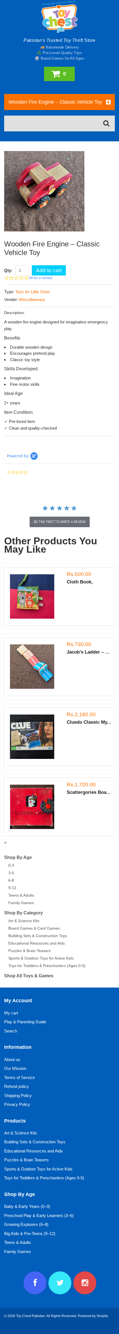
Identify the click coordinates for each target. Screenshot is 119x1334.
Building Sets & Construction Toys (37, 935)
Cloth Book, (80, 582)
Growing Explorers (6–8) (26, 1224)
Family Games (21, 903)
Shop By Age (18, 857)
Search (10, 1031)
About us (12, 1059)
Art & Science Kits (23, 921)
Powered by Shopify (93, 1316)
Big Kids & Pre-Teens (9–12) (29, 1233)
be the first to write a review (60, 521)
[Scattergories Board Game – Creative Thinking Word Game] (35, 807)
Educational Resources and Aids (36, 943)
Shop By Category (23, 912)
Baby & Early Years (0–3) (27, 1206)
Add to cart (49, 270)
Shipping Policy (18, 1095)
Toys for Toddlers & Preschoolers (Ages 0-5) (47, 965)
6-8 (11, 880)
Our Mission (15, 1068)
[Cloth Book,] (35, 596)
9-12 (12, 888)
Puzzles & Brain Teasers (29, 950)
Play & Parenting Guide (25, 1021)
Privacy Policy (17, 1104)
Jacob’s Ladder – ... (88, 652)
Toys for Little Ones (32, 291)
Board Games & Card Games (34, 928)
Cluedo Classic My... (89, 722)
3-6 (11, 873)
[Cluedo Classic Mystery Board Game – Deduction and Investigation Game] (35, 737)
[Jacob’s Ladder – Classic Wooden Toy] (35, 667)
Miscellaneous (32, 299)
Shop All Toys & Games (28, 975)
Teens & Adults (21, 895)
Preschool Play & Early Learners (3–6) (39, 1215)
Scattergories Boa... (88, 792)
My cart (11, 1013)
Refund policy (16, 1086)
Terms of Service (19, 1077)
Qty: (8, 270)
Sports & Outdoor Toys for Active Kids (41, 958)
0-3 (11, 865)
